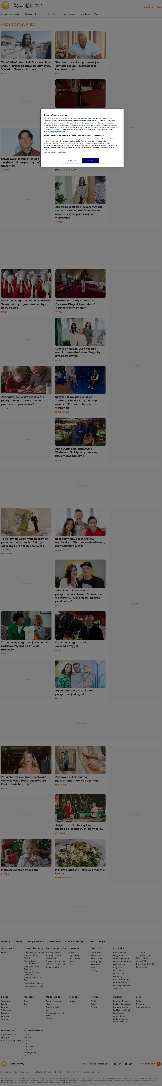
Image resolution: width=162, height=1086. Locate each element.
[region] (82, 138)
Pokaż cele (72, 161)
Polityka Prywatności (57, 132)
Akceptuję (90, 161)
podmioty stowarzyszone (86, 118)
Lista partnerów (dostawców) (55, 152)
